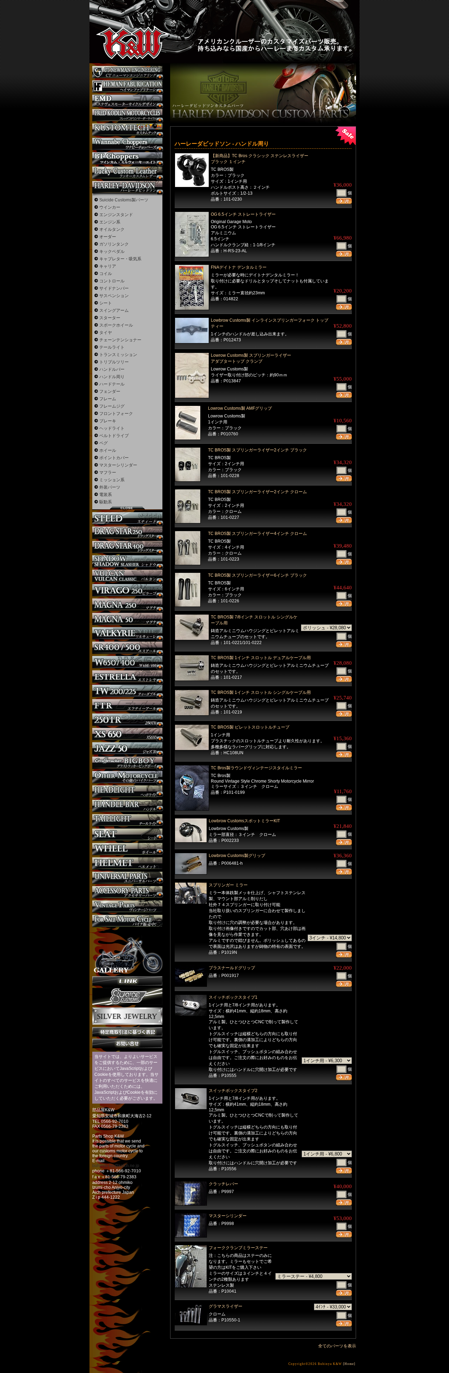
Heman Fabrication (127, 86)
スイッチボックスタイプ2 (233, 1090)
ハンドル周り (112, 376)
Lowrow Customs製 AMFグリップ (240, 408)
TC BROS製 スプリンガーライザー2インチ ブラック (257, 450)
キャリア (107, 266)
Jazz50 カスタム (127, 748)
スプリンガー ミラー (228, 885)
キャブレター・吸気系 (120, 258)
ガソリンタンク (114, 244)
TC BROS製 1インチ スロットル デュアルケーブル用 (261, 657)
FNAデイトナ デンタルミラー (239, 267)
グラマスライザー (225, 1306)
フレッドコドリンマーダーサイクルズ (127, 115)
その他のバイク (127, 777)
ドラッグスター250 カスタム (127, 533)
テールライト (112, 347)
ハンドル (127, 806)
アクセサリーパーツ (127, 892)
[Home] (349, 1364)
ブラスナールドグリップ (232, 967)
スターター (109, 317)
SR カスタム (127, 648)
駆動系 (105, 502)
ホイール (107, 450)
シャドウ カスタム (127, 561)
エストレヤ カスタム (127, 676)
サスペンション (114, 295)
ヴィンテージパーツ (127, 906)
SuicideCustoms (127, 996)
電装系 (105, 494)
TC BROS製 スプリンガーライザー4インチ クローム (257, 533)
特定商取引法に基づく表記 (127, 1032)
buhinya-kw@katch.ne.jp (115, 1165)
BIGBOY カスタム (127, 763)
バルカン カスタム (127, 576)
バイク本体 (127, 921)
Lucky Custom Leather (127, 173)
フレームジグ (112, 406)
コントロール (112, 281)
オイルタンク (112, 229)
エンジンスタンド (116, 214)
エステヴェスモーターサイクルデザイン (127, 101)
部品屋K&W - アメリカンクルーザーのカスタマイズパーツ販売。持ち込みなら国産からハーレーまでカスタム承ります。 (126, 24)
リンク (127, 981)
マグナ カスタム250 (127, 604)
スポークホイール (116, 325)
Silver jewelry (127, 1016)
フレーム (107, 398)
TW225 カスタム (127, 691)
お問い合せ (127, 1043)
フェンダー (109, 391)
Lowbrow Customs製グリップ (237, 855)
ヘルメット (127, 863)
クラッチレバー (223, 1183)
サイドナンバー (114, 288)
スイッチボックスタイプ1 (233, 997)
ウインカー (109, 207)
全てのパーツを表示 (337, 1346)
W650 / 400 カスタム (127, 662)
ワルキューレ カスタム (127, 633)
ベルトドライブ (114, 435)
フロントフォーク (116, 413)
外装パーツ (109, 487)
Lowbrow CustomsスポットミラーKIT (244, 820)
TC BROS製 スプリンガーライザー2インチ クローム (257, 491)
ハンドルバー (112, 369)
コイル (105, 273)
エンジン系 (109, 222)
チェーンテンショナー (120, 339)
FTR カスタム (127, 705)
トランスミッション (118, 354)
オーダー (107, 236)
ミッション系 (112, 479)
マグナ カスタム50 (127, 619)
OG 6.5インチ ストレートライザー (243, 214)
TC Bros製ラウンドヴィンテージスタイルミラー (256, 767)
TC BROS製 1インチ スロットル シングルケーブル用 (261, 692)
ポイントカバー (114, 457)
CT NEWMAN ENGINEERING (127, 72)
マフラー (107, 472)
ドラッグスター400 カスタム (127, 547)
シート (105, 303)
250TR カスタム (127, 720)
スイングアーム (114, 310)
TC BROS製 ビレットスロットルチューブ (250, 727)
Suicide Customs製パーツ (123, 199)
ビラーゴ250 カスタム (127, 590)
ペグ (103, 443)
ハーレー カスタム (127, 187)
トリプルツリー (114, 362)
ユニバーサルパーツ (127, 878)
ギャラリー (127, 951)
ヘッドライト (112, 428)
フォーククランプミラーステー (238, 1247)
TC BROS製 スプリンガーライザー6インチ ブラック (257, 575)
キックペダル (112, 251)
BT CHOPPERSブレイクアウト (127, 158)
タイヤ (105, 332)
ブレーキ (107, 420)
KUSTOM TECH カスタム (127, 129)
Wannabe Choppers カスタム (127, 144)
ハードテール (112, 384)
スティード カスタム (127, 518)
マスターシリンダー (228, 1215)
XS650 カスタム (127, 734)
